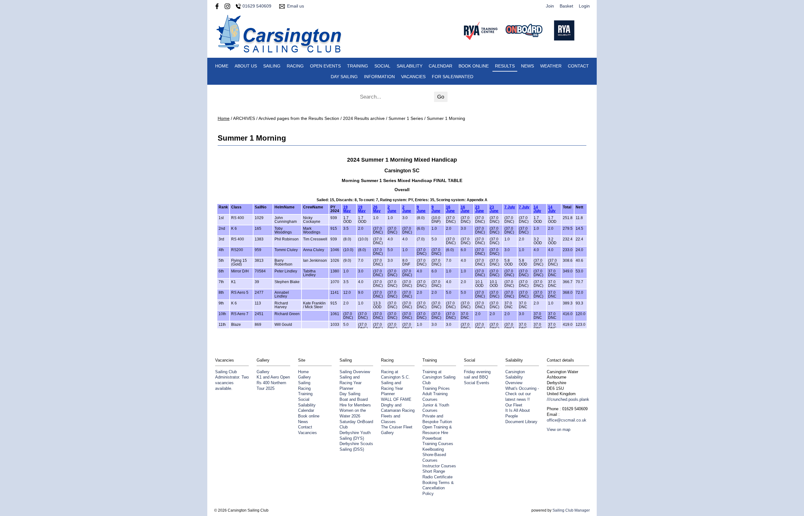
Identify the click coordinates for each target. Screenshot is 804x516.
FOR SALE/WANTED (452, 76)
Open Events (325, 65)
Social (382, 65)
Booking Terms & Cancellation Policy (438, 488)
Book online (474, 65)
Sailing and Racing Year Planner (350, 382)
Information (379, 76)
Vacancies (413, 76)
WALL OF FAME (396, 399)
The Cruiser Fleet (396, 427)
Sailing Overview (355, 372)
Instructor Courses (439, 466)
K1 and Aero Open (273, 377)
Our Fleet (513, 405)
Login (584, 5)
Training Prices (436, 388)
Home (221, 65)
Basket (566, 5)
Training (357, 65)
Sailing (271, 65)
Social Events (476, 383)
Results (505, 65)
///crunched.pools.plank (568, 399)
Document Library (521, 422)
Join (550, 5)
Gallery (263, 372)
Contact (578, 65)
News (527, 65)
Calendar (440, 65)
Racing (295, 65)
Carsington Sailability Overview (515, 377)
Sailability (409, 65)
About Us (246, 65)
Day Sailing (344, 76)
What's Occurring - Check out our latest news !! (522, 394)
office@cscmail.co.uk (566, 420)
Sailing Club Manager (571, 510)
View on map (558, 429)
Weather (551, 65)
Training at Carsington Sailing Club (438, 377)
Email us (295, 5)
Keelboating (433, 449)
